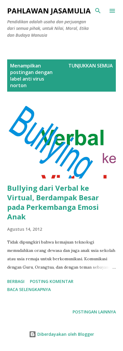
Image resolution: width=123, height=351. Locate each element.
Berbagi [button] (15, 281)
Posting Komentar (51, 281)
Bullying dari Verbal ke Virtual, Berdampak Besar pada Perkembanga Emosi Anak (53, 202)
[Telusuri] (98, 10)
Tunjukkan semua (90, 65)
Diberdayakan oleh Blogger (65, 334)
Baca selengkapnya (29, 289)
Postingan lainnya (94, 312)
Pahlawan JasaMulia (49, 11)
